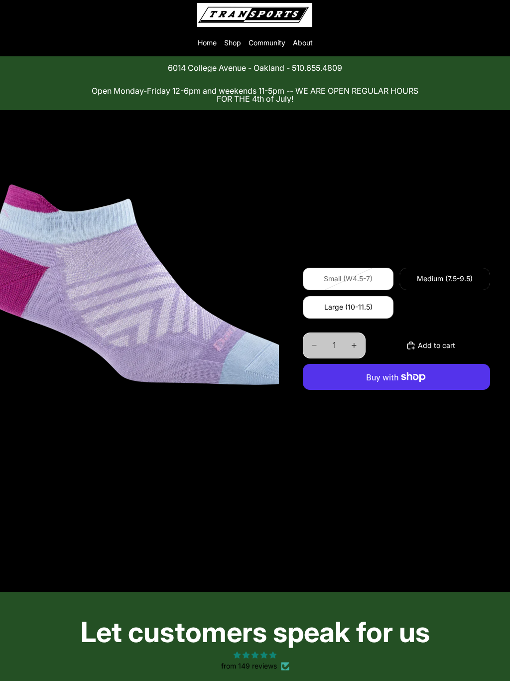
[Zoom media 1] (139, 284)
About (303, 42)
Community (267, 42)
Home (207, 42)
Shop (232, 42)
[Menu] (11, 14)
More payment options (397, 400)
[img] (255, 655)
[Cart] (498, 15)
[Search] (33, 15)
